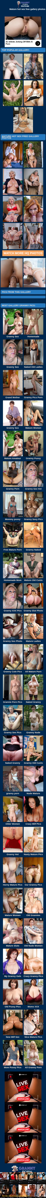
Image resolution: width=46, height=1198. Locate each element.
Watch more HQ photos (23, 253)
